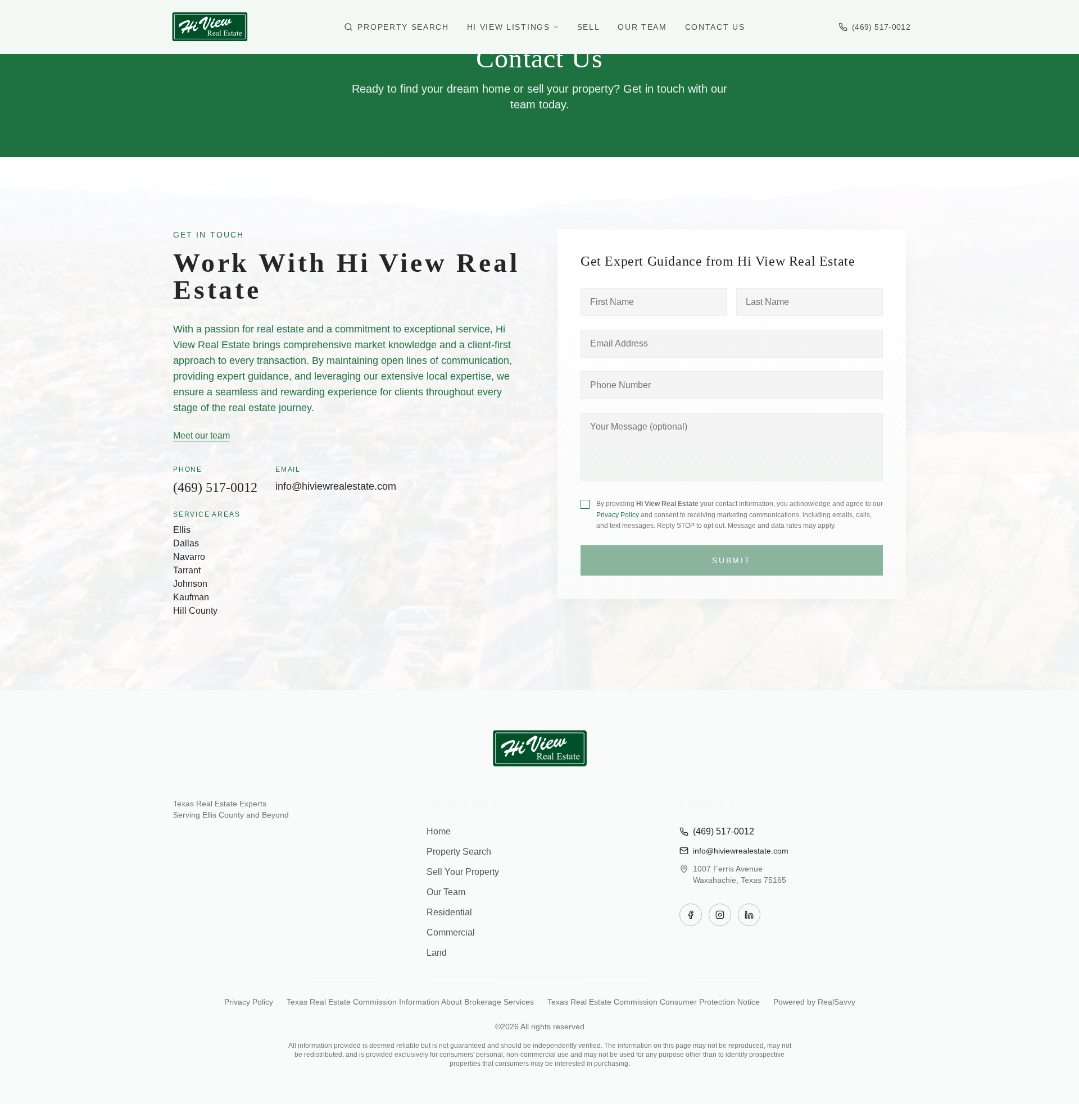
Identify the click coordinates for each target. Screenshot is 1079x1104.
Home (439, 831)
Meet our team (201, 435)
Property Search (402, 26)
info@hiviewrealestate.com (335, 486)
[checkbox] (585, 504)
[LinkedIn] (749, 915)
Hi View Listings (508, 26)
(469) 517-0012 (215, 487)
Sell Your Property (463, 872)
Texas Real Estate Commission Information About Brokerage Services (410, 1001)
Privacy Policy (617, 515)
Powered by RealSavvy (814, 1001)
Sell (588, 26)
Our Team (642, 26)
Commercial (451, 932)
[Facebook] (690, 915)
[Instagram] (720, 915)
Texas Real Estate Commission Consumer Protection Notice (653, 1001)
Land (437, 952)
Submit (731, 560)
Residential (449, 912)
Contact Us (715, 26)
